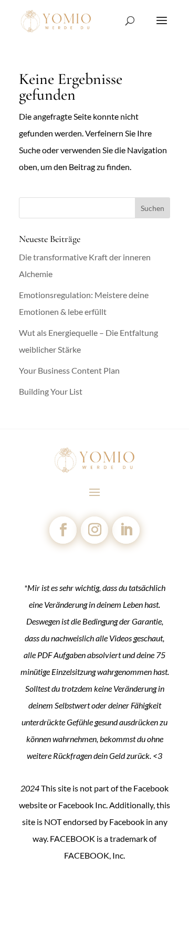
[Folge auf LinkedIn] (126, 530)
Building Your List (50, 391)
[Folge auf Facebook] (63, 530)
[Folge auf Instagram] (94, 530)
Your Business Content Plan (69, 370)
